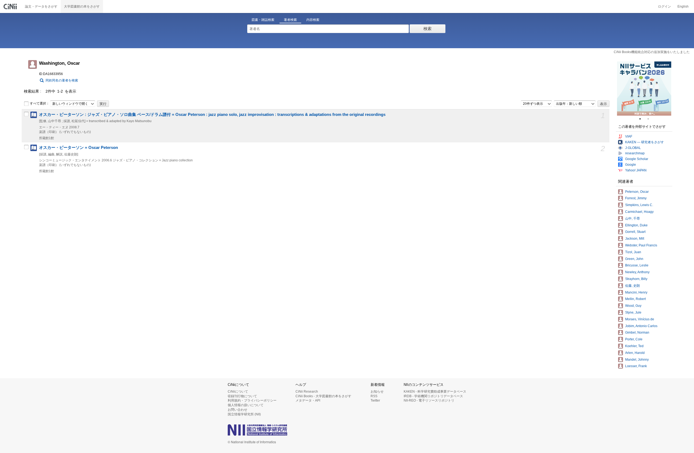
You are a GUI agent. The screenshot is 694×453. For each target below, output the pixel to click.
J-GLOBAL (633, 148)
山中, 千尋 (632, 218)
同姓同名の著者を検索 (62, 80)
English (683, 6)
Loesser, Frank (636, 366)
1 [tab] (642, 119)
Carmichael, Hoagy (639, 212)
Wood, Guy (633, 306)
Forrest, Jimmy (636, 198)
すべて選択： (39, 103)
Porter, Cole (633, 339)
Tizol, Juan (633, 252)
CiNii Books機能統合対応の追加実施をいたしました (652, 52)
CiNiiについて (238, 391)
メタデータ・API (307, 400)
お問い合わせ (237, 410)
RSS (374, 396)
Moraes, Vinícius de (639, 319)
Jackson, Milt (634, 238)
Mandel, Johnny (637, 359)
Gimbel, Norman (637, 332)
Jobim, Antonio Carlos (641, 326)
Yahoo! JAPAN (636, 170)
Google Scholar (636, 159)
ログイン (664, 6)
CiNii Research (306, 391)
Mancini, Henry (636, 292)
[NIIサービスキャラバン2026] (644, 88)
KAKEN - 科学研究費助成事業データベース (435, 391)
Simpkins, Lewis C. (639, 205)
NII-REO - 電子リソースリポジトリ (429, 400)
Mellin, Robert (635, 299)
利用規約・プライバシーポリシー (252, 400)
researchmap (635, 153)
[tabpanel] (644, 88)
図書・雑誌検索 (263, 20)
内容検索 (312, 20)
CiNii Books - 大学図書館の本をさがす (323, 396)
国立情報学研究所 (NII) (244, 414)
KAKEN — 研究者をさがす (644, 142)
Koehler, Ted (634, 346)
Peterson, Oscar (637, 192)
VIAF (628, 136)
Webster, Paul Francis (641, 245)
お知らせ (377, 391)
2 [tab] (650, 119)
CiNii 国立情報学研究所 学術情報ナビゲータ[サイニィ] (11, 6)
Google (630, 165)
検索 (427, 28)
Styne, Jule (633, 312)
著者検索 (290, 20)
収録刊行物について (242, 396)
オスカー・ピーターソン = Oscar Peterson (78, 147)
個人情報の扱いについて (246, 405)
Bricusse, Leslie (636, 265)
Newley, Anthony (637, 272)
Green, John (634, 259)
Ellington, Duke (636, 225)
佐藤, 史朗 (632, 286)
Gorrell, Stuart (635, 232)
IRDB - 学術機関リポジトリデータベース (433, 396)
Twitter (375, 400)
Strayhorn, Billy (636, 279)
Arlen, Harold (635, 353)
